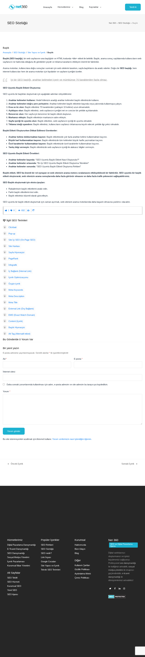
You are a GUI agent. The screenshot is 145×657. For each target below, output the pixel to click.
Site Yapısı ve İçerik (36, 52)
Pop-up (11, 233)
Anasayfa (7, 52)
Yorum (6, 391)
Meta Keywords (15, 290)
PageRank (13, 258)
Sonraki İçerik (127, 464)
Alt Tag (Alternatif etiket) (19, 334)
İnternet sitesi (9, 371)
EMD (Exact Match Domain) (21, 315)
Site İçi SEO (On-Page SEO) (21, 240)
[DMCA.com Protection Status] (116, 597)
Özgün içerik (14, 283)
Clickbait (12, 227)
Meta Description (16, 296)
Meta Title (12, 302)
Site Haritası (14, 246)
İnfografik (12, 265)
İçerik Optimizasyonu (18, 277)
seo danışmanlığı (128, 563)
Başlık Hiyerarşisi (16, 327)
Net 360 (112, 23)
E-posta (78, 359)
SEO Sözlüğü (124, 23)
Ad (5, 359)
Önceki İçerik (15, 464)
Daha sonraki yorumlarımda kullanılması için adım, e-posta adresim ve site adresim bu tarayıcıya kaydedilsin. (57, 384)
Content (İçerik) (15, 321)
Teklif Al (132, 7)
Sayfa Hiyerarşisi (16, 252)
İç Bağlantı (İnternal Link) (19, 271)
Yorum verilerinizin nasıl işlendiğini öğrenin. (72, 439)
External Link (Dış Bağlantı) (21, 308)
